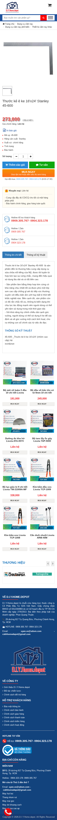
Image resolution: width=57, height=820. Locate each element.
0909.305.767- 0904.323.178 (28, 179)
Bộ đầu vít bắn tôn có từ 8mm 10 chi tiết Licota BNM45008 (42, 392)
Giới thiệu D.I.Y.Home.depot (17, 687)
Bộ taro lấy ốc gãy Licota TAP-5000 (42, 439)
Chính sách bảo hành (13, 710)
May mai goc (8, 801)
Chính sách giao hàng (14, 714)
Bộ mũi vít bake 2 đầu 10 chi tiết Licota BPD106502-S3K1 (15, 392)
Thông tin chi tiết (13, 254)
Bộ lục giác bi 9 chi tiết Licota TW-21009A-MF (15, 488)
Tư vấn (43, 164)
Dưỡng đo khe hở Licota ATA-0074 (15, 439)
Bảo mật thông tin (12, 706)
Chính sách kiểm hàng (14, 721)
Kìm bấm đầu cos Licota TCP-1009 (42, 488)
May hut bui (7, 793)
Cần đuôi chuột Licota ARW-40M (42, 536)
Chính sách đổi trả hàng (15, 694)
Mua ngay (28, 173)
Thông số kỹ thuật (36, 254)
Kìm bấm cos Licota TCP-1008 (15, 536)
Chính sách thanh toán (14, 717)
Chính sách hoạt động (14, 725)
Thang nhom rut (9, 797)
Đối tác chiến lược (12, 691)
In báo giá (11, 130)
